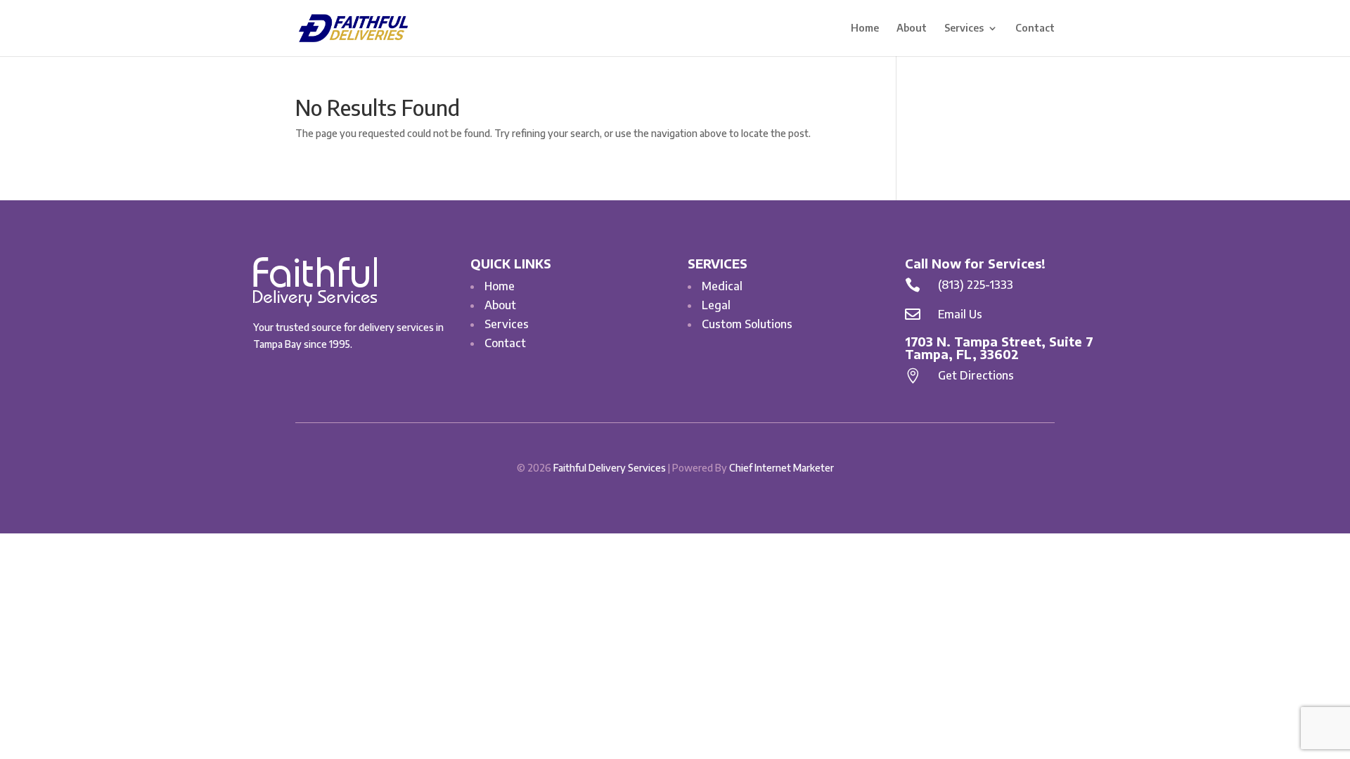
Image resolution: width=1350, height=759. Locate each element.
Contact (1035, 28)
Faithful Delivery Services (609, 468)
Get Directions (976, 375)
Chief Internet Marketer (781, 468)
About (911, 28)
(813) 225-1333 (975, 285)
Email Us (960, 314)
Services (964, 28)
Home (865, 28)
